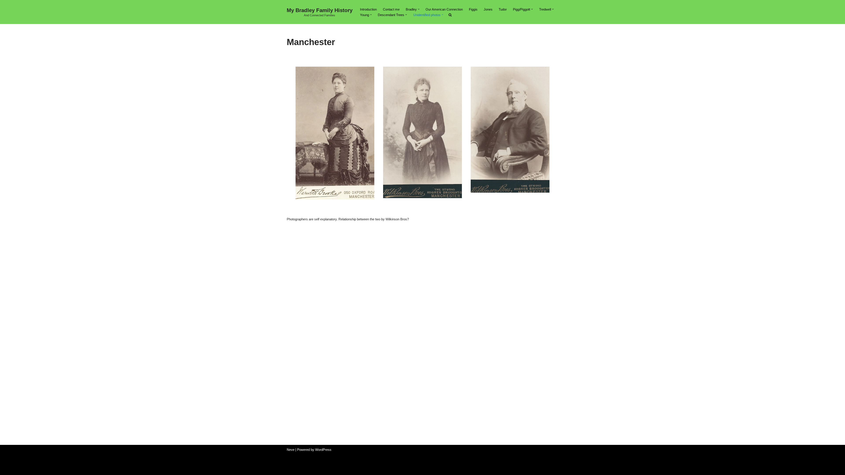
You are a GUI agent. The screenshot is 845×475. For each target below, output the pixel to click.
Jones (488, 9)
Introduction (368, 9)
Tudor (503, 9)
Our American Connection (444, 9)
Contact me (391, 9)
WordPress (323, 449)
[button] (419, 9)
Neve (290, 449)
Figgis (473, 9)
